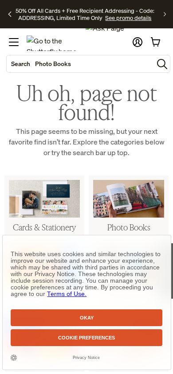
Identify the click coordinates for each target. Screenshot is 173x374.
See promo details (128, 18)
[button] (137, 42)
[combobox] (80, 63)
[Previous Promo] (10, 14)
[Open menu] (14, 42)
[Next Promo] (165, 14)
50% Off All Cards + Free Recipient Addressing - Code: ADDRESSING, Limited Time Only (85, 14)
